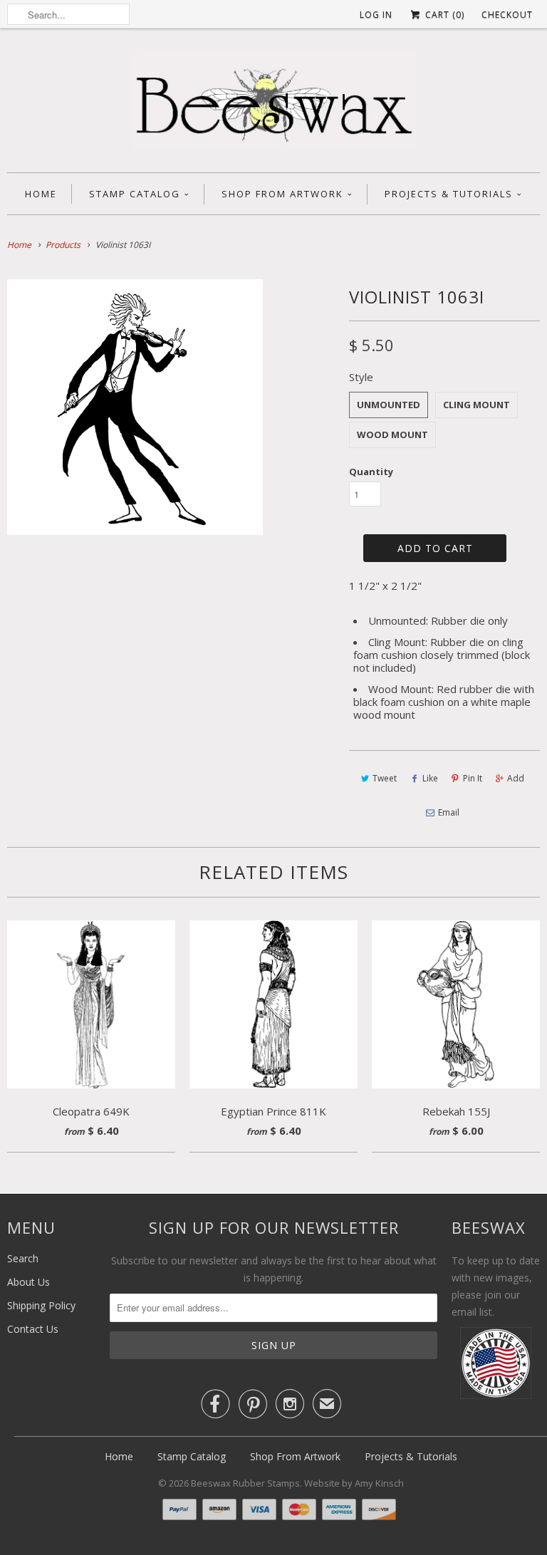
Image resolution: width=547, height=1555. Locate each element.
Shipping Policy (41, 1305)
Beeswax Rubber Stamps (245, 1483)
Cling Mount (476, 404)
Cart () (443, 15)
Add (515, 778)
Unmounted (388, 404)
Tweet (385, 778)
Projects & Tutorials (449, 193)
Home (41, 193)
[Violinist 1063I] (135, 407)
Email (448, 812)
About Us (28, 1282)
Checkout (507, 15)
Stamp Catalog (134, 193)
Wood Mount (392, 434)
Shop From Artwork (282, 193)
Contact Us (32, 1329)
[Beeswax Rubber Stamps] (273, 104)
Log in (376, 15)
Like (430, 778)
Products (63, 245)
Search (22, 1258)
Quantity (371, 471)
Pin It (472, 778)
